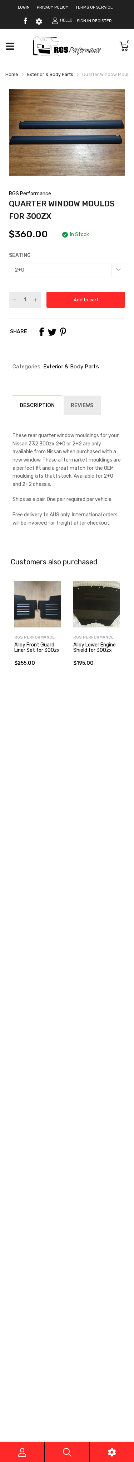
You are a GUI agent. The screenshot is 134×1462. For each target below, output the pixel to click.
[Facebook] (25, 21)
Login (24, 7)
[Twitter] (52, 332)
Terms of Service (94, 7)
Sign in (84, 21)
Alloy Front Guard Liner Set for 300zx (37, 647)
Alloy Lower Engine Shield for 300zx (94, 647)
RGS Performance (30, 194)
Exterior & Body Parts (70, 366)
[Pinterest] (63, 332)
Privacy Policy (52, 7)
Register (102, 21)
